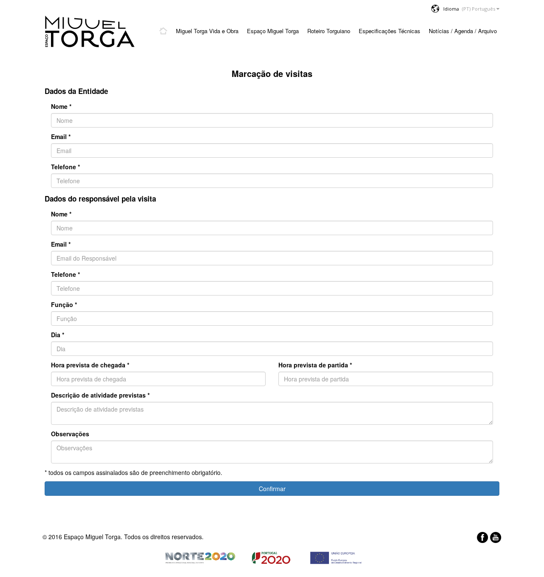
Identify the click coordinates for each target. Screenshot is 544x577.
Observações (70, 433)
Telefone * (65, 166)
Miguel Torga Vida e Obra (207, 31)
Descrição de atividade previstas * (100, 395)
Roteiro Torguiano (328, 31)
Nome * (61, 106)
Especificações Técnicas (389, 31)
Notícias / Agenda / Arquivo (463, 31)
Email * (61, 136)
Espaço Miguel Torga (273, 31)
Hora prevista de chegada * (90, 365)
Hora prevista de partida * (315, 365)
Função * (64, 304)
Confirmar (272, 488)
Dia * (57, 334)
